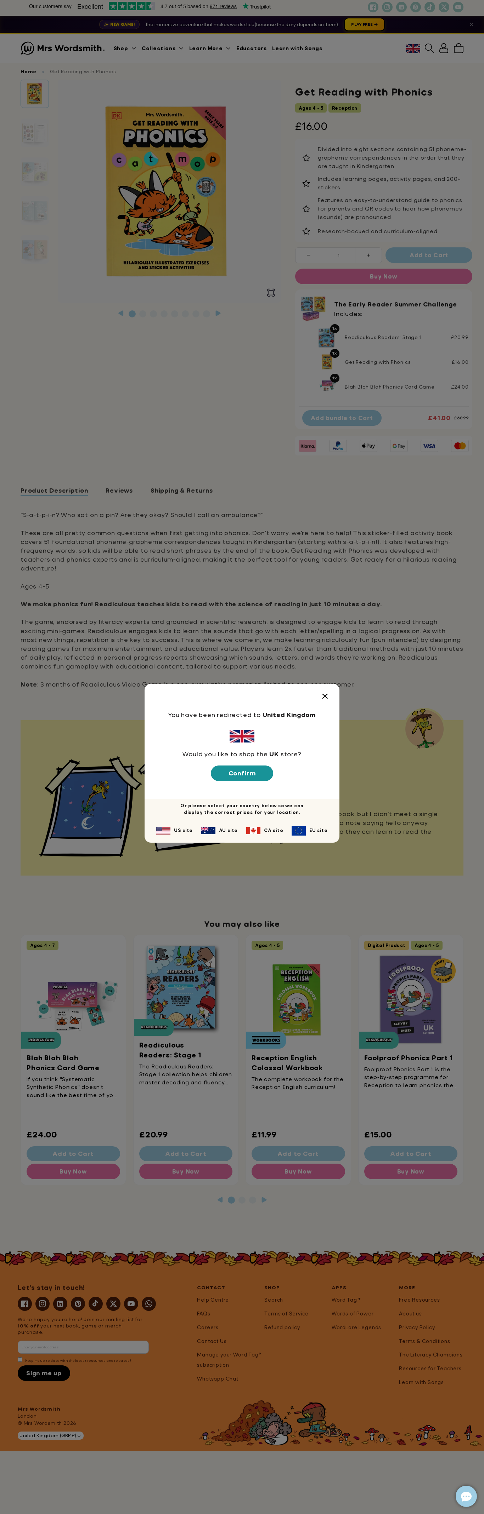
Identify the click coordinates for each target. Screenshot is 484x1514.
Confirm (242, 773)
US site (183, 830)
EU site (318, 830)
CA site (273, 830)
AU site (228, 830)
